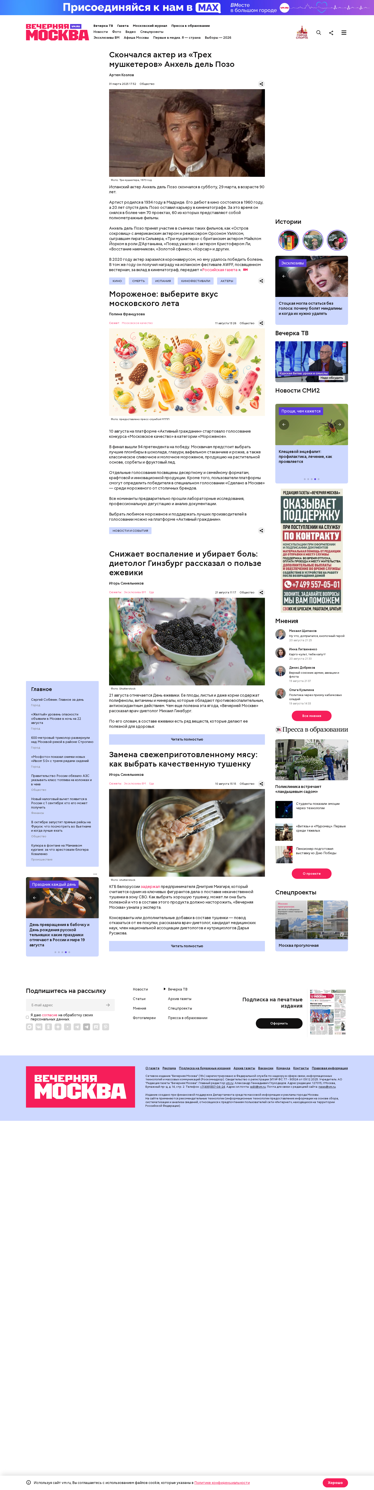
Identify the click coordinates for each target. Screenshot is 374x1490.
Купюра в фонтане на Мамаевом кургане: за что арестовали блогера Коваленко (60, 849)
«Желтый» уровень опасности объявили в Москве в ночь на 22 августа (56, 718)
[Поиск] (319, 33)
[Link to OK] (48, 1026)
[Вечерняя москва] (80, 1087)
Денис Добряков (302, 667)
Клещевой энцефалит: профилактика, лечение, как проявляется (311, 424)
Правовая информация (330, 1068)
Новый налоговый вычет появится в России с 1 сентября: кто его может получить (59, 803)
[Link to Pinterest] (105, 1026)
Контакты (301, 1068)
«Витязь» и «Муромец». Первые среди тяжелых (321, 828)
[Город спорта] (302, 32)
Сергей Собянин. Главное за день (57, 699)
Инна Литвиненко (303, 649)
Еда (151, 592)
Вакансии (265, 1068)
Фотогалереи (144, 1018)
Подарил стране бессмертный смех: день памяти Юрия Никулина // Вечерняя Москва (312, 240)
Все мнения (311, 716)
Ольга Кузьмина (302, 690)
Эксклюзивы (292, 263)
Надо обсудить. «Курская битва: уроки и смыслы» (311, 361)
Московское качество (137, 323)
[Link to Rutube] (96, 1026)
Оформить (279, 1023)
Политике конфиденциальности (222, 1482)
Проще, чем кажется (301, 411)
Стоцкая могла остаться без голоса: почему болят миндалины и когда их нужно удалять (310, 308)
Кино (117, 281)
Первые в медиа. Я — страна (177, 37)
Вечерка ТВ (103, 26)
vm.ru (229, 1083)
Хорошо (335, 1482)
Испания (163, 281)
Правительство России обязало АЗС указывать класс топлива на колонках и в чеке (61, 780)
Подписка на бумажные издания (205, 1068)
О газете (152, 1068)
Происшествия (41, 859)
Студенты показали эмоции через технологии (318, 806)
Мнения (286, 621)
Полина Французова (127, 314)
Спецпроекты (151, 32)
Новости (101, 32)
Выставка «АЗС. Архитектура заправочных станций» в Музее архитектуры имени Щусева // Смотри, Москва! (288, 240)
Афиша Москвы (136, 37)
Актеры (227, 281)
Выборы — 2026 (218, 37)
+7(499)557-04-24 (212, 1087)
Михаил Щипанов (303, 631)
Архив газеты (179, 999)
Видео (131, 32)
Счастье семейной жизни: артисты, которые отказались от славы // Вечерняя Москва (337, 240)
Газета (123, 26)
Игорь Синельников (126, 583)
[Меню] (344, 33)
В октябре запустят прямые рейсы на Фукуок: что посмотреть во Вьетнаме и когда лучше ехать (61, 826)
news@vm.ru (327, 1087)
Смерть (138, 281)
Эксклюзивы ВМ (106, 37)
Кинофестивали (195, 281)
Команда (283, 1068)
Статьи (139, 999)
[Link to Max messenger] (29, 1026)
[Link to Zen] (58, 1026)
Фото (116, 32)
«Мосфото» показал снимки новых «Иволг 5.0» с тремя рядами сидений (60, 759)
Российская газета (219, 269)
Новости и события (130, 531)
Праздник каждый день (54, 884)
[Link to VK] (38, 1026)
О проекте (312, 873)
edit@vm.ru (258, 1087)
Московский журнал (150, 26)
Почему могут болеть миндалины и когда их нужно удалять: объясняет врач (311, 276)
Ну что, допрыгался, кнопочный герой (317, 636)
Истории (288, 222)
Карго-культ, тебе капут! (307, 654)
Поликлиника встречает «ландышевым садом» (298, 789)
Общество (38, 790)
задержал (150, 886)
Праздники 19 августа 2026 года (62, 897)
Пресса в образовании (190, 26)
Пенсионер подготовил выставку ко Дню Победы (316, 851)
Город (35, 705)
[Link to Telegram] (77, 1026)
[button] (34, 897)
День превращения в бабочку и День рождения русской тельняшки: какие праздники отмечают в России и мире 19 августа (59, 934)
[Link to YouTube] (67, 1026)
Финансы (37, 813)
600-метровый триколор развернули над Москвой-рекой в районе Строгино (62, 740)
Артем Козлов (121, 75)
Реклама (169, 1068)
